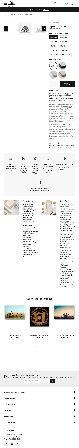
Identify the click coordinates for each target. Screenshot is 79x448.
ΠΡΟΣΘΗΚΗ (68, 84)
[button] (5, 3)
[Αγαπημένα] (66, 3)
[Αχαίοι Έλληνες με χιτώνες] (39, 316)
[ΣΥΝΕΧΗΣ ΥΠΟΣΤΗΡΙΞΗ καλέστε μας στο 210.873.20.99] (64, 159)
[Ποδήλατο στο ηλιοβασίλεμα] (64, 312)
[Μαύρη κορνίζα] (62, 66)
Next (44, 29)
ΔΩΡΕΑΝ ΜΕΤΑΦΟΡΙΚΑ (11, 166)
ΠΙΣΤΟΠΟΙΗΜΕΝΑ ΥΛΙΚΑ (39, 189)
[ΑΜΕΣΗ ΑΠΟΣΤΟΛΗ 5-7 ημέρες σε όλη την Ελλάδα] (23, 159)
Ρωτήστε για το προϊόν (70, 147)
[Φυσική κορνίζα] (62, 74)
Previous (6, 29)
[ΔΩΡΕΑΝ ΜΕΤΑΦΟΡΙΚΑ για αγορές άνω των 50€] (10, 159)
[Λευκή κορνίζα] (53, 74)
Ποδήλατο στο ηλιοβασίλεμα (64, 335)
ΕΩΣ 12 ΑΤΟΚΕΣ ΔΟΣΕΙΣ (35, 166)
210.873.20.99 (64, 169)
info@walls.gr (14, 437)
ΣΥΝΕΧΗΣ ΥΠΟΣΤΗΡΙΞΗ (64, 165)
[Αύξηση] (56, 84)
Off (46, 10)
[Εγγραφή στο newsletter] (52, 381)
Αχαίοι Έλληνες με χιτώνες (39, 335)
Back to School (40, 10)
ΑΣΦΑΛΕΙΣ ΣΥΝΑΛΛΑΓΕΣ (48, 166)
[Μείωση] (50, 84)
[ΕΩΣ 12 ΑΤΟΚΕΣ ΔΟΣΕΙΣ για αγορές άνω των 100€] (35, 159)
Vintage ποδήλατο (15, 335)
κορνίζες (63, 208)
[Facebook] (6, 444)
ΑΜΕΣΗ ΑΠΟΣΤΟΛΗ (23, 166)
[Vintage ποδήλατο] (15, 312)
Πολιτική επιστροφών (61, 147)
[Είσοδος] (61, 3)
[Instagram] (12, 444)
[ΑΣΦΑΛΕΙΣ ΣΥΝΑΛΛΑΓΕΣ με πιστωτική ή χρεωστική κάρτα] (47, 159)
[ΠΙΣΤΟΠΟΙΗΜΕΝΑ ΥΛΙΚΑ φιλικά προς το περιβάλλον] (39, 183)
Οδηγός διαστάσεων (53, 147)
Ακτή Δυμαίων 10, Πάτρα (13, 435)
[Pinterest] (17, 444)
